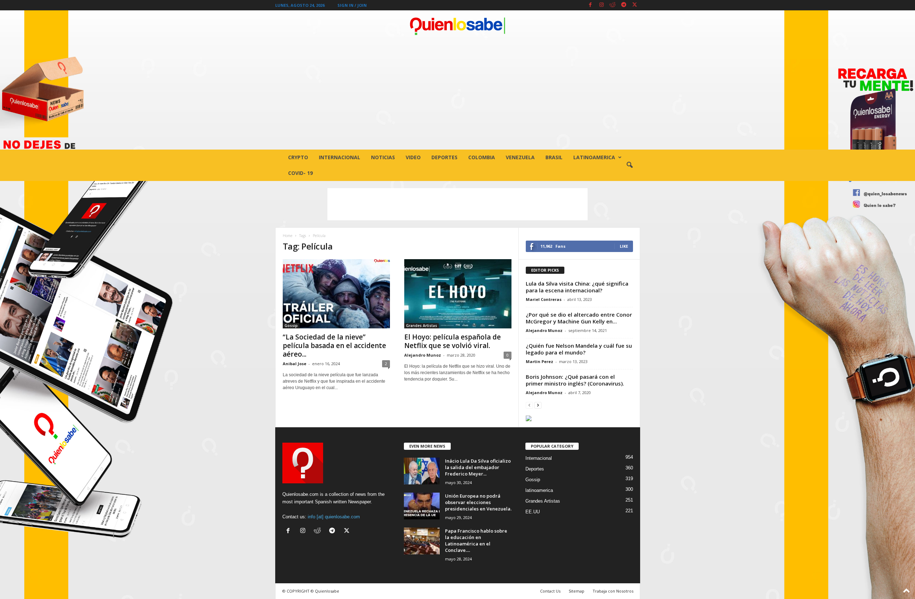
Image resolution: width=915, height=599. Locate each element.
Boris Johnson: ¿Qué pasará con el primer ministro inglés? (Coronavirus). (575, 380)
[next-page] (537, 405)
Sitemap (576, 591)
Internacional (339, 157)
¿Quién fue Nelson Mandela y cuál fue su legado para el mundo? (579, 349)
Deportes (444, 157)
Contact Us (550, 591)
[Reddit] (612, 5)
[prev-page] (529, 405)
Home (287, 235)
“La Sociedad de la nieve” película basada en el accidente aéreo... (334, 345)
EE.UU (532, 511)
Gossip (291, 325)
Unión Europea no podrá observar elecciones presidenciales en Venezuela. (478, 502)
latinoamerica (594, 157)
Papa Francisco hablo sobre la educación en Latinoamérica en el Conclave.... (476, 540)
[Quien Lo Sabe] (457, 26)
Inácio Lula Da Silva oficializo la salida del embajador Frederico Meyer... (478, 467)
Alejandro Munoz (422, 355)
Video (413, 157)
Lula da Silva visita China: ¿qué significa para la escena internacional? (577, 287)
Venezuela (520, 157)
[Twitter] (634, 5)
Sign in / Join (352, 5)
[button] (629, 165)
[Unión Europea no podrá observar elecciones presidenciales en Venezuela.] (422, 506)
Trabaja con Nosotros (613, 591)
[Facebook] (590, 5)
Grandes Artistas (421, 325)
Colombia (481, 157)
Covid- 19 (300, 173)
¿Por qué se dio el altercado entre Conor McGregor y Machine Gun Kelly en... (579, 318)
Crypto (298, 157)
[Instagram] (601, 5)
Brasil (554, 157)
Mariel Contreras (544, 299)
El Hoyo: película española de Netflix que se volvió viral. (452, 341)
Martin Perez (539, 361)
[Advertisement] (457, 96)
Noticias (383, 157)
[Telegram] (623, 5)
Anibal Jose (294, 363)
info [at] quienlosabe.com (334, 516)
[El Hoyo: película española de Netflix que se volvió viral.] (457, 293)
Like (624, 246)
